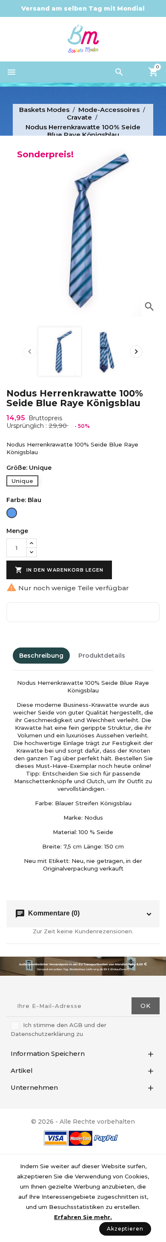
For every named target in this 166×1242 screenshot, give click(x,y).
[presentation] (29, 351)
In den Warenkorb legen (59, 570)
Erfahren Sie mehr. (83, 1217)
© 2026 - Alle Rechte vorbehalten (83, 1121)
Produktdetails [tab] (101, 655)
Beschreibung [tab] (41, 655)
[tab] (140, 655)
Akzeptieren (125, 1228)
